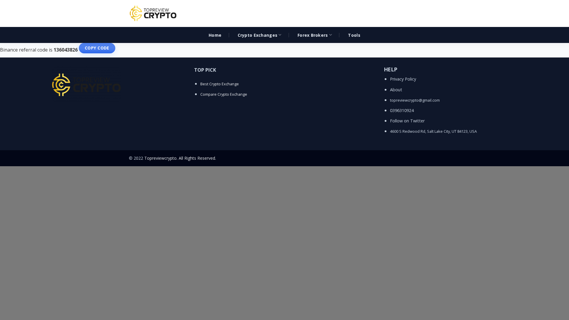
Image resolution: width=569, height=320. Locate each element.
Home (215, 35)
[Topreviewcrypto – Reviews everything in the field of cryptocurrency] (153, 13)
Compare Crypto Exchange (223, 94)
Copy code (97, 48)
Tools (354, 35)
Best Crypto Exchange (219, 84)
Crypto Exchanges (257, 35)
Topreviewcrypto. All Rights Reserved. (180, 158)
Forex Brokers (313, 35)
